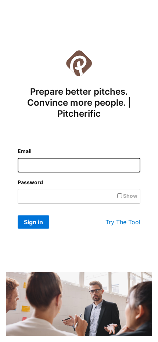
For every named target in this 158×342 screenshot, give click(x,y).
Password (30, 182)
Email (25, 151)
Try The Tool (122, 222)
